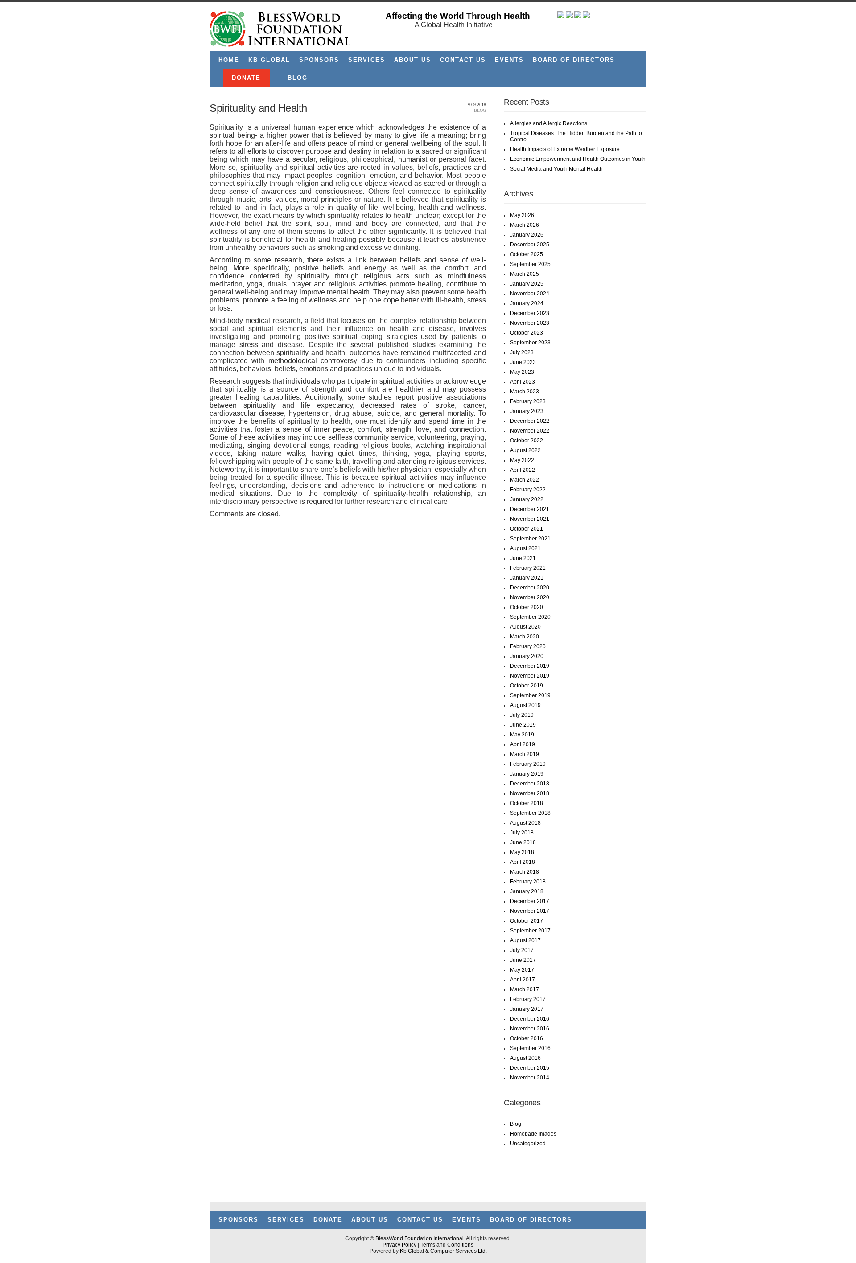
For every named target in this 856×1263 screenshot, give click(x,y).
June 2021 (523, 558)
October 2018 (526, 803)
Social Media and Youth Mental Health (556, 169)
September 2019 (530, 695)
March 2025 (524, 274)
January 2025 (526, 284)
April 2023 (522, 382)
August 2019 (525, 705)
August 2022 (525, 450)
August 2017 (525, 940)
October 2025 (526, 254)
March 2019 (524, 754)
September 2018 (530, 813)
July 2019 (522, 715)
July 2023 (522, 352)
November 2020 (529, 597)
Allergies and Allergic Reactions (548, 123)
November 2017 (529, 911)
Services (366, 60)
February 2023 (528, 401)
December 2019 (529, 666)
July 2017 (522, 950)
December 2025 (529, 244)
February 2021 (528, 568)
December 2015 (529, 1068)
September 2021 (530, 538)
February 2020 (528, 646)
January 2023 (526, 411)
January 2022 (526, 499)
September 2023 (530, 342)
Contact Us (463, 60)
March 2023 (524, 391)
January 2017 (526, 1009)
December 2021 (529, 509)
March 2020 (524, 637)
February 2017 (528, 999)
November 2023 (529, 323)
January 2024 (526, 303)
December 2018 (529, 784)
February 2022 (528, 489)
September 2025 (530, 264)
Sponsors (319, 60)
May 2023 (522, 372)
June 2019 (523, 725)
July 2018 (522, 833)
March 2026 (524, 225)
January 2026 (526, 235)
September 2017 (530, 931)
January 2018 (526, 891)
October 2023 (526, 333)
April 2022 (522, 470)
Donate (246, 77)
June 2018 (523, 842)
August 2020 (525, 627)
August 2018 (525, 823)
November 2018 (529, 793)
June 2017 (523, 960)
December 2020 (529, 587)
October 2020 (526, 607)
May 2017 (522, 970)
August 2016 (525, 1058)
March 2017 (524, 989)
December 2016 (529, 1019)
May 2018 (522, 852)
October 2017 (526, 921)
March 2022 (524, 480)
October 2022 (526, 440)
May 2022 (522, 460)
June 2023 (523, 362)
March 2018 (524, 872)
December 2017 (529, 901)
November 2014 (529, 1078)
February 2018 (528, 882)
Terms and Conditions (446, 1245)
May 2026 (522, 215)
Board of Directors (574, 60)
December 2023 (529, 313)
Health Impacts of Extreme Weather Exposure (565, 149)
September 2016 (530, 1048)
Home (228, 60)
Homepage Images (533, 1134)
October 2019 (526, 686)
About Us (412, 60)
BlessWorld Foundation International (419, 1238)
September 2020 (530, 617)
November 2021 (529, 519)
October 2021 (526, 529)
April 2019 (522, 744)
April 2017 (522, 980)
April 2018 (522, 862)
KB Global (269, 60)
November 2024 (529, 293)
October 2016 (526, 1038)
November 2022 (529, 431)
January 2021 (526, 578)
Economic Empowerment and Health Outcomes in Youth (578, 159)
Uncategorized (528, 1143)
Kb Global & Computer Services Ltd (443, 1251)
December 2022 (529, 421)
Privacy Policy (399, 1245)
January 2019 (526, 774)
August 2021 (525, 548)
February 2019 (528, 764)
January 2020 (526, 656)
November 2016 (529, 1029)
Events (509, 60)
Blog (298, 77)
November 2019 (529, 676)
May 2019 (522, 735)
